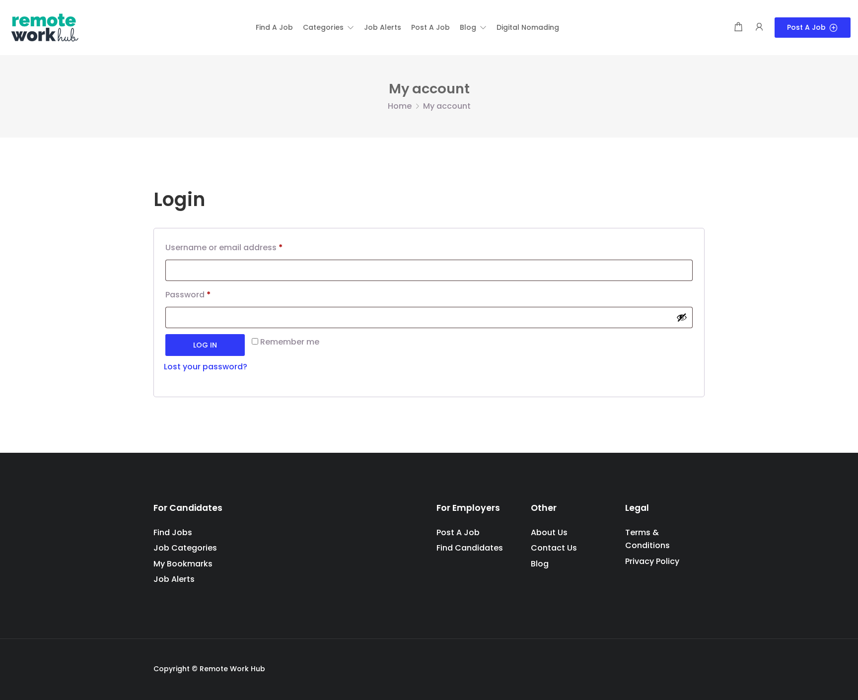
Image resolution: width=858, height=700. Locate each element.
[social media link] (696, 667)
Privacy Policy (652, 561)
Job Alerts (174, 579)
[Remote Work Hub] (44, 27)
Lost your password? (205, 366)
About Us (549, 532)
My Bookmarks (183, 563)
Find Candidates (469, 548)
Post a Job (806, 27)
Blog (540, 563)
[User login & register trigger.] (759, 27)
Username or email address (224, 249)
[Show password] (681, 317)
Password (188, 296)
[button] (328, 27)
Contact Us (554, 548)
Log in (205, 345)
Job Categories (185, 548)
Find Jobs (172, 532)
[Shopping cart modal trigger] (738, 27)
